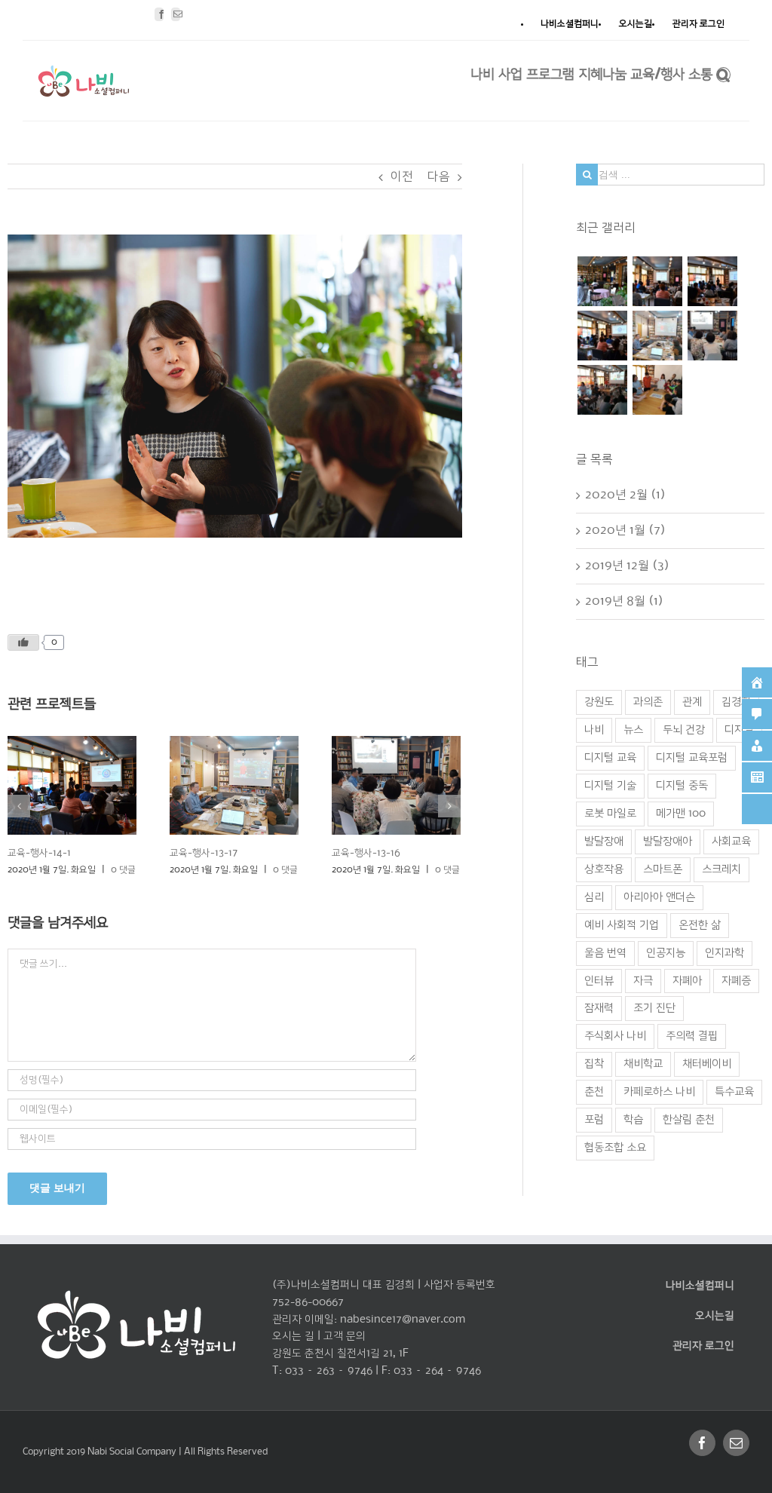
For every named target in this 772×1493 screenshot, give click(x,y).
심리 (594, 897)
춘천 (594, 1092)
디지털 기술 (610, 786)
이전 (402, 177)
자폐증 (736, 981)
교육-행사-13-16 (366, 853)
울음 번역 (605, 953)
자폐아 (687, 981)
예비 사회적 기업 (621, 925)
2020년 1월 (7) (625, 530)
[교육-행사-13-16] (712, 335)
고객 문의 (344, 1336)
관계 (692, 702)
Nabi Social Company (133, 1452)
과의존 (648, 702)
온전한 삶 (700, 925)
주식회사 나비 (615, 1036)
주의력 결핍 (692, 1036)
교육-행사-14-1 (39, 853)
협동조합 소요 (615, 1148)
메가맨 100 (681, 814)
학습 (633, 1120)
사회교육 (731, 841)
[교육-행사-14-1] (602, 335)
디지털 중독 (682, 786)
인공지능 (665, 953)
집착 (594, 1064)
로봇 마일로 (610, 814)
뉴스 (633, 730)
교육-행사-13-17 (203, 853)
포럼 (594, 1120)
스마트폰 (662, 869)
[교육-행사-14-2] (712, 281)
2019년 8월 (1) (624, 601)
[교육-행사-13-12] (602, 390)
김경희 (736, 702)
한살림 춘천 (689, 1120)
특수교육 (734, 1092)
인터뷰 (599, 981)
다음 (438, 177)
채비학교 (643, 1064)
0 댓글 (123, 870)
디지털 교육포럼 (692, 758)
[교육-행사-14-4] (602, 281)
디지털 (739, 730)
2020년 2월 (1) (625, 495)
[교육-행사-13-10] (657, 390)
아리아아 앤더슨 (659, 897)
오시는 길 (293, 1336)
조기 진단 (654, 1008)
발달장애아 (667, 841)
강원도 (599, 702)
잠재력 (599, 1008)
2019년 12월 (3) (627, 566)
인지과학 (724, 953)
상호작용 (603, 869)
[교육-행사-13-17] (657, 335)
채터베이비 (706, 1064)
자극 (643, 981)
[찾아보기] (723, 73)
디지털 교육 (610, 758)
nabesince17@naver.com (402, 1320)
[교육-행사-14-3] (657, 281)
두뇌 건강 (684, 730)
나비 (594, 730)
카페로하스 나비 (659, 1092)
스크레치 (721, 869)
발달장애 (603, 841)
